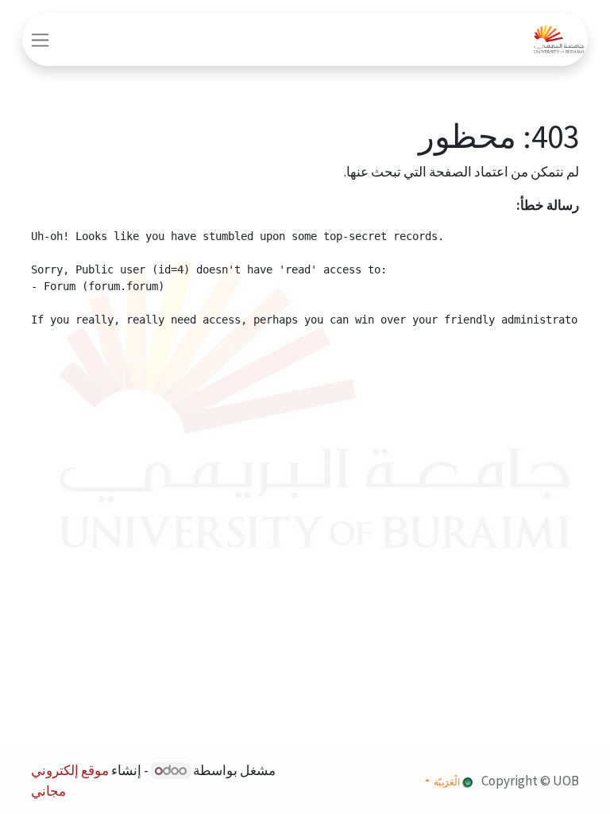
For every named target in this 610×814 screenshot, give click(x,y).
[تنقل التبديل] (40, 39)
